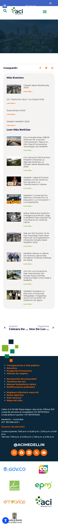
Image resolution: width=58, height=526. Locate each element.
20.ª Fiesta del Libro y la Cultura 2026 (25, 99)
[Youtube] (43, 452)
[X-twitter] (36, 452)
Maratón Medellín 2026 (18, 121)
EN (50, 9)
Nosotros (12, 368)
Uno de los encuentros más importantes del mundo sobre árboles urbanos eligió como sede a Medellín (37, 275)
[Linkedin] (29, 452)
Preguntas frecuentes (19, 370)
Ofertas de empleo (17, 373)
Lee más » (27, 91)
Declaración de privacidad (21, 379)
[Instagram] (14, 452)
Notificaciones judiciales (21, 387)
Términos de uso (16, 381)
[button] (5, 6)
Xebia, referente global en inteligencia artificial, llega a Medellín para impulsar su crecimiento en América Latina (37, 217)
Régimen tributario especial (23, 392)
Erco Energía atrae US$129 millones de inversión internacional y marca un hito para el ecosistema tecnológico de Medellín (36, 142)
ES (50, 3)
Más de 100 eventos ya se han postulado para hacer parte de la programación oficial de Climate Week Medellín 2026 (36, 238)
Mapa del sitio (15, 400)
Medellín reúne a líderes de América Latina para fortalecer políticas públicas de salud (37, 256)
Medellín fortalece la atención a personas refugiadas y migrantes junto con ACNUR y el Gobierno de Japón (34, 295)
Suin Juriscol (14, 397)
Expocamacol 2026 (16, 110)
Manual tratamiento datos (21, 384)
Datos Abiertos (15, 395)
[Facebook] (21, 452)
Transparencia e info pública (23, 365)
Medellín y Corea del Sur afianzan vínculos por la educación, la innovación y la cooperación (36, 198)
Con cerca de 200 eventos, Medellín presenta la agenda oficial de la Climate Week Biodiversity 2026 (36, 162)
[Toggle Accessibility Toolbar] (5, 520)
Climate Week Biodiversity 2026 (36, 86)
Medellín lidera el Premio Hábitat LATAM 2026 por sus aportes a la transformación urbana (36, 180)
